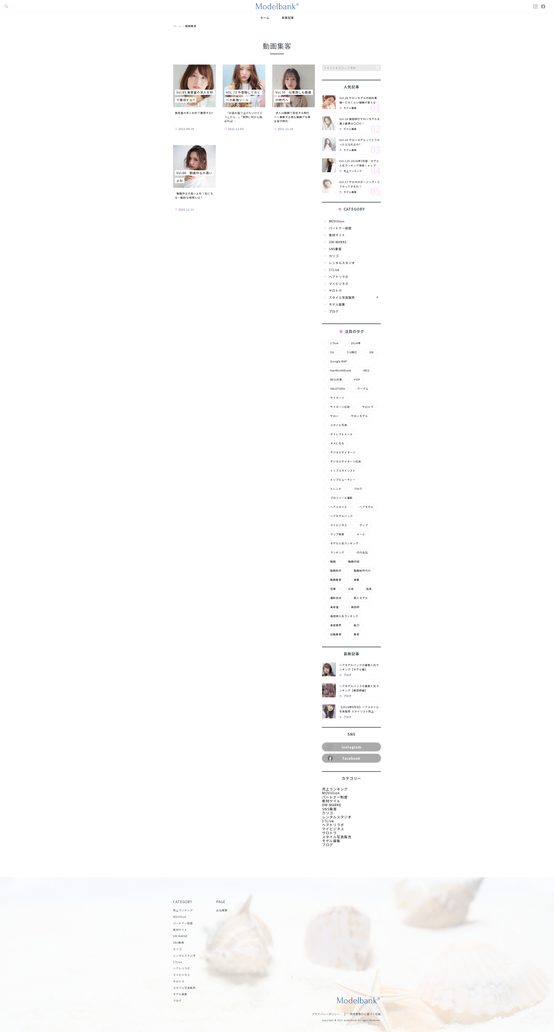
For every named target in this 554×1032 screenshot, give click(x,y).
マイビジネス (338, 283)
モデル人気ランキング (342, 543)
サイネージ (335, 397)
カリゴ (334, 256)
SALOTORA (336, 388)
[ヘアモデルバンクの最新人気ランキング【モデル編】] (329, 669)
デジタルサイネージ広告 (344, 461)
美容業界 (334, 625)
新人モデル (359, 597)
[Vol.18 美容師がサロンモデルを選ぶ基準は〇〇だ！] (329, 123)
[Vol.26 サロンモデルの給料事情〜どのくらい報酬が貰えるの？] (329, 102)
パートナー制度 (340, 228)
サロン (333, 415)
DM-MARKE (338, 242)
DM (370, 352)
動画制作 (334, 570)
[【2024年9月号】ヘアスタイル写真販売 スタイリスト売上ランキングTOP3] (329, 711)
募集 (355, 579)
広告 (349, 588)
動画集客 (334, 579)
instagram (351, 747)
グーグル (361, 388)
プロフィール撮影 (340, 497)
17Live (334, 270)
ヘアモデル (365, 506)
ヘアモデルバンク (340, 516)
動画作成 (352, 561)
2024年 (354, 343)
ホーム (264, 18)
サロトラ (335, 290)
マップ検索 (335, 534)
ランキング (335, 552)
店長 (367, 588)
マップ (362, 525)
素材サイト (337, 235)
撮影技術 (334, 597)
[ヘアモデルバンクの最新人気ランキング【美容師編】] (329, 690)
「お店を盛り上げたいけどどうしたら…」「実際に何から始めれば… (243, 117)
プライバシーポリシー (326, 1014)
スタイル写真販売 (342, 297)
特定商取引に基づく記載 (365, 1014)
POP (355, 379)
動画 (331, 561)
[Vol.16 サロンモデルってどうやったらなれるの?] (329, 144)
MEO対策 (334, 379)
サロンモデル (358, 415)
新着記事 (288, 18)
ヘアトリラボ (338, 276)
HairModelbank (339, 370)
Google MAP (337, 361)
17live (332, 343)
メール (359, 534)
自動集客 (334, 634)
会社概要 (221, 910)
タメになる (335, 443)
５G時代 (350, 352)
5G (330, 352)
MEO (365, 370)
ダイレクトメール (340, 434)
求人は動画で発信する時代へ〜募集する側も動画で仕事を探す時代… (292, 117)
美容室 (333, 606)
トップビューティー (341, 479)
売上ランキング (353, 171)
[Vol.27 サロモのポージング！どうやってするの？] (329, 186)
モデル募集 (350, 108)
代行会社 (361, 552)
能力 (355, 625)
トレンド (334, 488)
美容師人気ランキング (342, 616)
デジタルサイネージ (341, 452)
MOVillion (337, 221)
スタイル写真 (337, 425)
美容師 (353, 606)
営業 (331, 588)
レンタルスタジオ (342, 263)
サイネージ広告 (338, 406)
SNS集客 (335, 249)
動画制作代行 (361, 570)
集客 (355, 634)
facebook (352, 758)
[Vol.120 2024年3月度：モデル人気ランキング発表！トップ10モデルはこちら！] (329, 165)
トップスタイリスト (341, 470)
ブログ (334, 311)
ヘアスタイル (337, 506)
